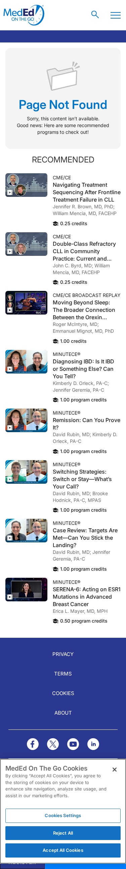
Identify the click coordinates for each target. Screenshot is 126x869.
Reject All (63, 833)
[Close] (114, 769)
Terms (63, 673)
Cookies (63, 693)
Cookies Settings (63, 815)
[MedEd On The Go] (23, 15)
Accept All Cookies (63, 850)
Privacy (63, 654)
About (63, 713)
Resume (26, 185)
